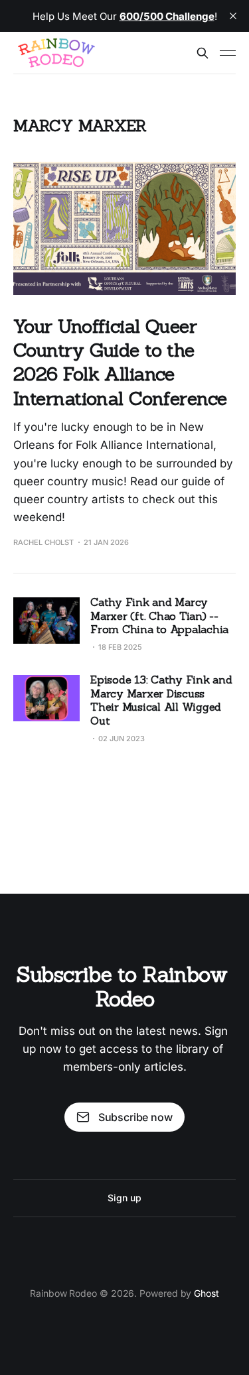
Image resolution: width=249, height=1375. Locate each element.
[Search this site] (202, 53)
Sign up (124, 1197)
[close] (233, 16)
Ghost (206, 1293)
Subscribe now (135, 1117)
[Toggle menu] (228, 53)
